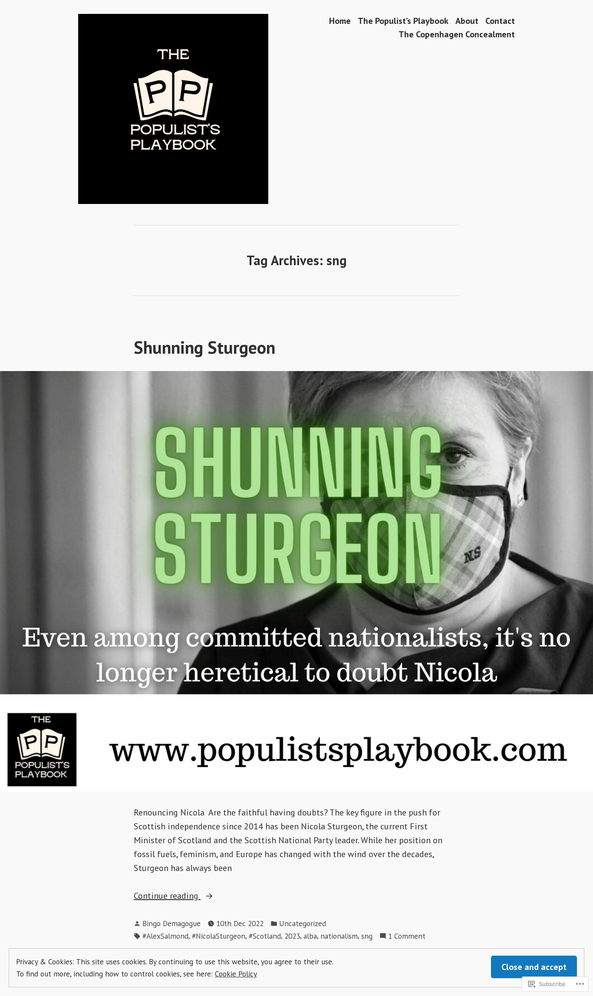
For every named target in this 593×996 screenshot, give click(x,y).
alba (310, 936)
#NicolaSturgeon (218, 936)
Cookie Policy (236, 974)
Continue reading (167, 896)
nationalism (339, 936)
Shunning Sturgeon (204, 347)
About (466, 20)
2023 (292, 936)
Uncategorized (302, 923)
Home (340, 20)
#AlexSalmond (165, 936)
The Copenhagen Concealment (457, 34)
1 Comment (406, 936)
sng (366, 936)
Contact (500, 20)
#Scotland (265, 936)
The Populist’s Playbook (403, 20)
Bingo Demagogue (171, 923)
